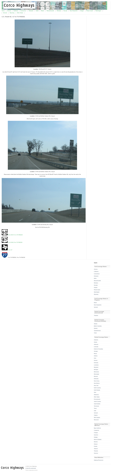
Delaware (31, 10)
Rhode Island (89, 10)
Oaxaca (95, 444)
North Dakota (97, 390)
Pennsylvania (97, 399)
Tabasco (96, 448)
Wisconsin (96, 419)
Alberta (95, 323)
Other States (20, 12)
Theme (27, 470)
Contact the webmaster (30, 468)
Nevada (65, 10)
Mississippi (96, 374)
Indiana (95, 355)
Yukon (95, 333)
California (15, 10)
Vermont (5, 12)
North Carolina (97, 387)
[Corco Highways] (54, 9)
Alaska (95, 342)
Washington (98, 10)
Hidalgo (96, 437)
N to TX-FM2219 (18, 242)
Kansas (95, 360)
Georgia (96, 351)
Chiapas (96, 432)
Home (3, 10)
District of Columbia (98, 349)
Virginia (95, 415)
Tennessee (96, 406)
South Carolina (97, 401)
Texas (95, 408)
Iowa (95, 358)
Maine (42, 10)
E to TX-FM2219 (18, 234)
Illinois (95, 353)
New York (96, 385)
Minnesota (96, 371)
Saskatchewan (97, 330)
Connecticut (23, 10)
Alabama (96, 339)
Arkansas (96, 344)
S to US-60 (10, 242)
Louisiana (96, 365)
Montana (59, 10)
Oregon (82, 10)
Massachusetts (51, 10)
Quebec (96, 328)
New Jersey (96, 381)
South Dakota (97, 403)
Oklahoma (96, 394)
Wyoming (12, 12)
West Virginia (97, 417)
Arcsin (36, 470)
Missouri (96, 376)
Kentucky (96, 362)
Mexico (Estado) (97, 439)
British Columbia (98, 326)
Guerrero (96, 435)
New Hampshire (74, 10)
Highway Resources (98, 460)
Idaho (37, 10)
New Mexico (97, 383)
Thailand (96, 315)
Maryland (96, 367)
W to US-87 (11, 234)
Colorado (96, 346)
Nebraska (96, 378)
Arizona (9, 10)
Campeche (96, 430)
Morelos (96, 441)
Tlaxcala (96, 451)
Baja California (97, 428)
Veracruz (96, 453)
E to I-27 (10, 250)
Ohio (95, 392)
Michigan (96, 369)
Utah (95, 410)
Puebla (95, 446)
